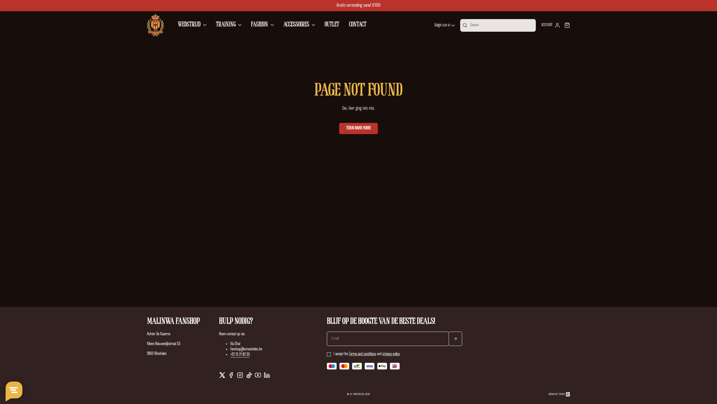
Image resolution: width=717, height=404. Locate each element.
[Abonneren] (455, 339)
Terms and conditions (362, 354)
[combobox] (445, 25)
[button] (193, 25)
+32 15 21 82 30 (240, 354)
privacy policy (391, 354)
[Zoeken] (464, 25)
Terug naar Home (358, 128)
